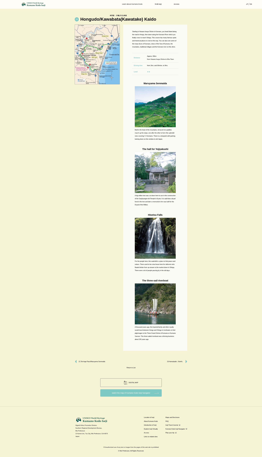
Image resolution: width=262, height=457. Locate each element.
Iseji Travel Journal (171, 425)
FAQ (167, 421)
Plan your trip (169, 433)
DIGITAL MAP (133, 382)
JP (247, 4)
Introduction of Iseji (150, 425)
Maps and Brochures (172, 417)
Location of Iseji (149, 417)
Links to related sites (151, 436)
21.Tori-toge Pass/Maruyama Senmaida (92, 361)
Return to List (131, 367)
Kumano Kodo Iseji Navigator (175, 429)
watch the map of (131, 393)
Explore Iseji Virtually (151, 429)
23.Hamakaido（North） (175, 361)
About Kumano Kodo (151, 421)
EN (251, 4)
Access (176, 4)
